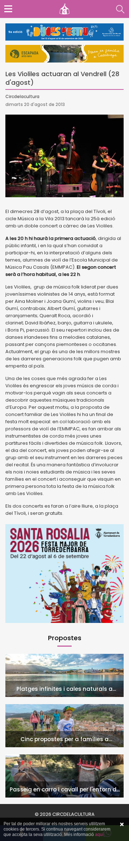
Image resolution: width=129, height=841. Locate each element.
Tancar (122, 824)
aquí (99, 834)
